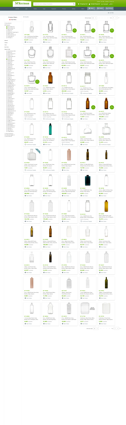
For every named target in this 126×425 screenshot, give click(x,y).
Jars (26, 8)
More (83, 8)
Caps (44, 8)
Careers (98, 1)
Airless (73, 8)
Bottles (17, 8)
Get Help (102, 1)
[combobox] (53, 4)
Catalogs (107, 1)
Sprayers (54, 8)
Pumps (64, 8)
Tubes (35, 8)
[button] (111, 4)
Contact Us (111, 1)
